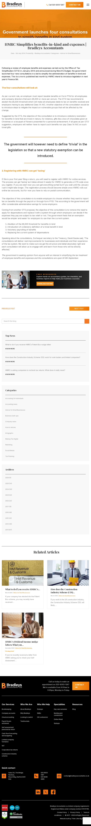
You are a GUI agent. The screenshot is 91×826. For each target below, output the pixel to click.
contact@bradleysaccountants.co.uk (76, 776)
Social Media (9, 450)
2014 (7, 524)
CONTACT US (74, 5)
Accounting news (11, 404)
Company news (10, 421)
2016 (7, 512)
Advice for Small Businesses (70, 53)
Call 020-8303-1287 (56, 5)
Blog (74, 709)
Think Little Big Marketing (80, 819)
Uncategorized (9, 651)
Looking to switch (26, 717)
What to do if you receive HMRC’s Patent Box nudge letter (28, 345)
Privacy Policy (75, 812)
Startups (40, 709)
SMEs (39, 713)
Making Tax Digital (11, 439)
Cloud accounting (8, 717)
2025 (7, 483)
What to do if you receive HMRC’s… (22, 589)
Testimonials (24, 721)
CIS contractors (42, 717)
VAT (3, 746)
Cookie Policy (62, 812)
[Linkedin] (38, 792)
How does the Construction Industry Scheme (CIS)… (64, 591)
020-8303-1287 (62, 684)
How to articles (10, 427)
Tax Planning (9, 456)
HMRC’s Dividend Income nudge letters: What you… (21, 643)
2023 (7, 495)
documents (20, 76)
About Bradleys (25, 709)
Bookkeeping (6, 709)
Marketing (8, 445)
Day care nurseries (60, 709)
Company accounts (8, 713)
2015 (7, 518)
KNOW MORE (10, 349)
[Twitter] (45, 792)
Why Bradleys (25, 713)
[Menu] (88, 4)
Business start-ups (11, 416)
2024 (7, 489)
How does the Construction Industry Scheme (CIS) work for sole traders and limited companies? (42, 357)
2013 (7, 530)
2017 (7, 506)
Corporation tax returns (10, 750)
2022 (7, 501)
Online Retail (58, 719)
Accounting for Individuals (14, 398)
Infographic (9, 433)
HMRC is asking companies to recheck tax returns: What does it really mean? (35, 370)
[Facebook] (53, 792)
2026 (7, 478)
